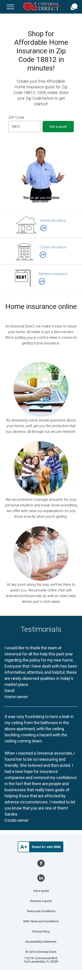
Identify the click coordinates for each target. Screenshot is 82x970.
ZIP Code (16, 117)
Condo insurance (53, 247)
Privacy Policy (41, 931)
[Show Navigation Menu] (10, 6)
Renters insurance (53, 274)
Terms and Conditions (41, 911)
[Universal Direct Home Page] (43, 6)
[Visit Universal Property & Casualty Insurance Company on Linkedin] (41, 878)
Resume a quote (41, 901)
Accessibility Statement (41, 941)
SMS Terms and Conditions (41, 921)
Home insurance (53, 220)
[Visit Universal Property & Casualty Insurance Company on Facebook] (41, 863)
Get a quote (41, 890)
